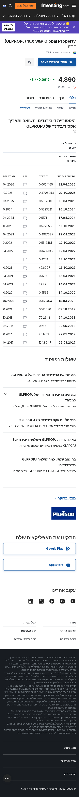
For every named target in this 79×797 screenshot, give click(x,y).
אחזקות (60, 107)
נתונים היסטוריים (43, 107)
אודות (72, 622)
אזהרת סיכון (70, 774)
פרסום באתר (68, 630)
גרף (61, 98)
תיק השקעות (28, 630)
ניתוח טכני (46, 98)
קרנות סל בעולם (19, 15)
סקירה (72, 107)
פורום (30, 98)
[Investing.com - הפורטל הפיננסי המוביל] (55, 5)
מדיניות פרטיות (68, 760)
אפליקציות (29, 622)
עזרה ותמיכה (68, 639)
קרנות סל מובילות (46, 15)
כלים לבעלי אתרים (25, 639)
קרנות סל (68, 15)
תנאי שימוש (70, 747)
